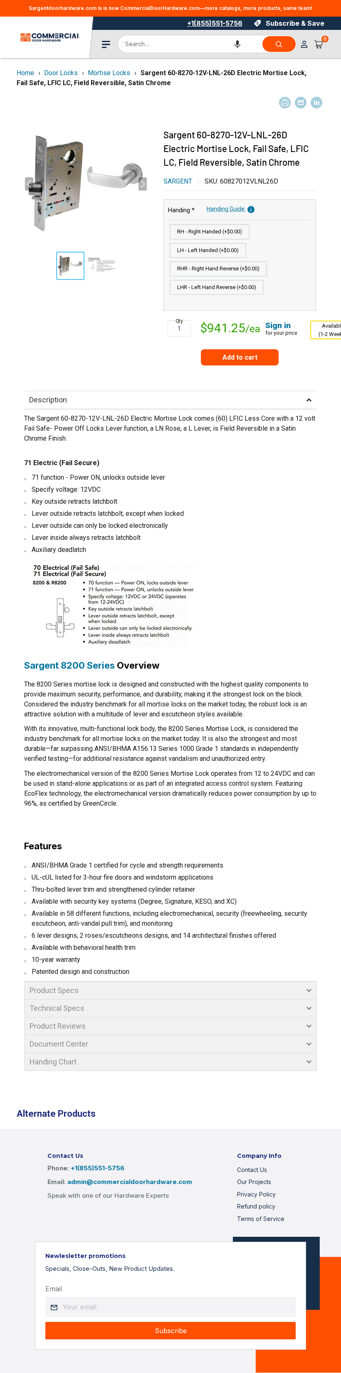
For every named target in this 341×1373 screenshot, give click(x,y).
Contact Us (252, 1169)
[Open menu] (106, 44)
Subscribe (171, 1330)
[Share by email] (300, 102)
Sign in (278, 325)
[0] (319, 44)
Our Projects (254, 1181)
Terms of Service (260, 1218)
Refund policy (256, 1206)
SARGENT (177, 181)
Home (25, 73)
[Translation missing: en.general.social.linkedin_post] (316, 102)
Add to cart (239, 357)
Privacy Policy (256, 1194)
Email (53, 1289)
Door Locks (61, 73)
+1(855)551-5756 (214, 23)
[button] (237, 44)
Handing (207, 210)
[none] (70, 266)
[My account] (304, 44)
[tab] (170, 400)
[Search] (279, 44)
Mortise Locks (109, 73)
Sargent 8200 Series (69, 665)
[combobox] (189, 44)
